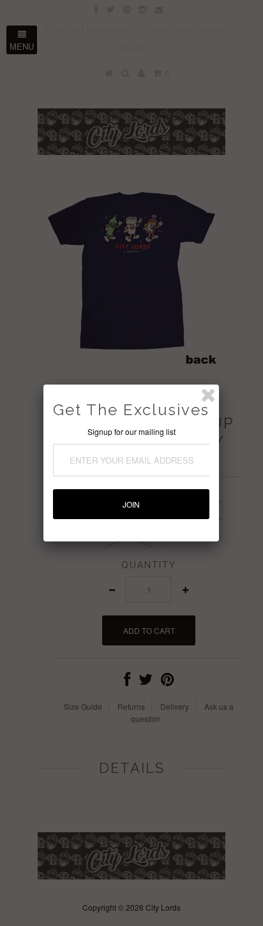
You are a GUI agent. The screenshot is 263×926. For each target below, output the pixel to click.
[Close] (208, 395)
